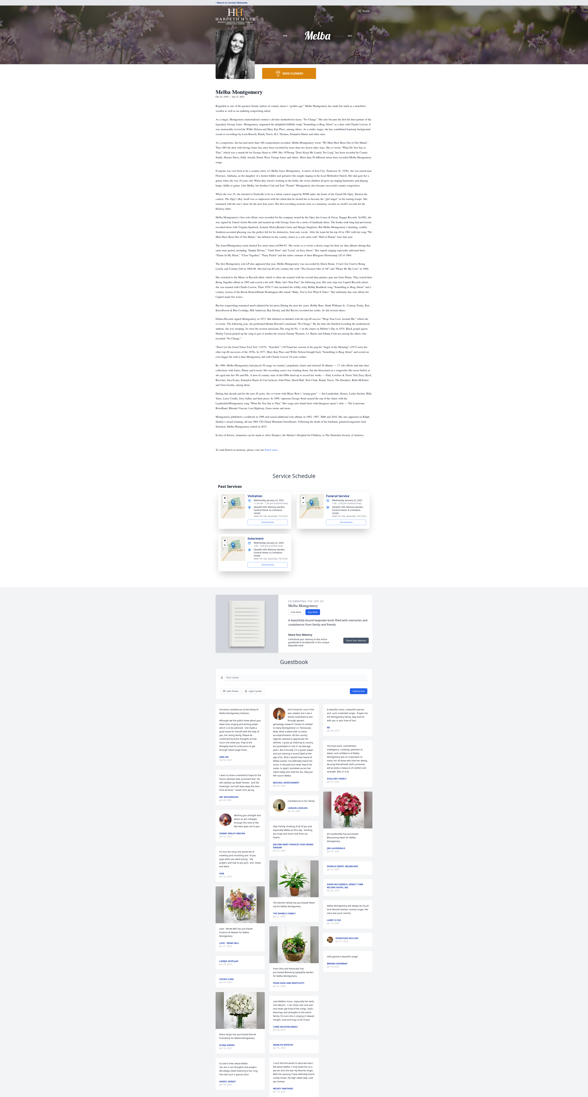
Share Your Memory (356, 640)
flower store (271, 450)
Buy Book (312, 612)
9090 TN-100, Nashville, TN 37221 (271, 516)
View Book (296, 612)
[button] (233, 503)
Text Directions (267, 522)
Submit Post (358, 691)
